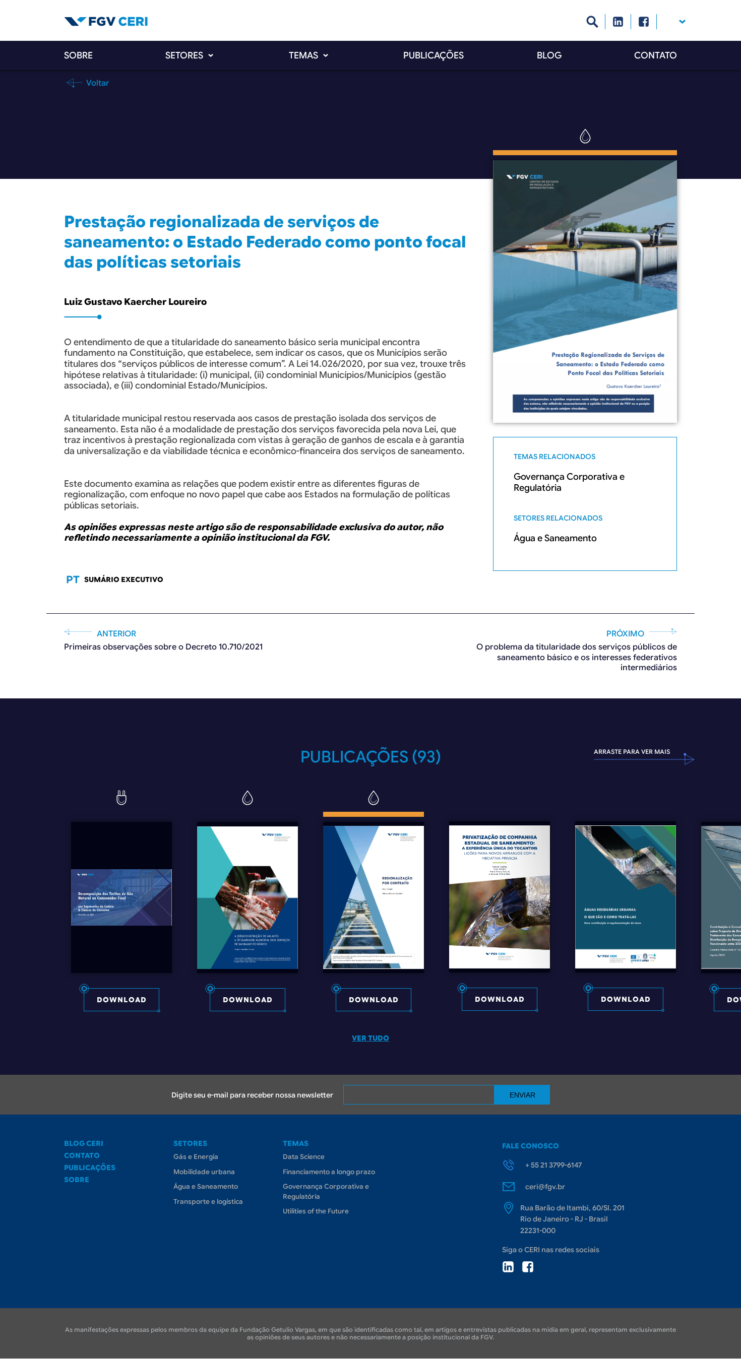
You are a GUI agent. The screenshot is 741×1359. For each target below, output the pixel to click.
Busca (592, 21)
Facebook (644, 21)
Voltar (96, 82)
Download (122, 999)
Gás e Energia (195, 1156)
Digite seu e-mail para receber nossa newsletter (252, 1094)
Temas (303, 55)
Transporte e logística (208, 1201)
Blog (549, 55)
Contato (655, 55)
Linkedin (618, 21)
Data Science (304, 1156)
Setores (184, 55)
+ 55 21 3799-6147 (553, 1165)
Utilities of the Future (316, 1211)
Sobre (78, 55)
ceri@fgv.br (545, 1186)
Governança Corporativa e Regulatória (569, 482)
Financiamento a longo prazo (329, 1172)
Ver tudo (370, 1038)
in (508, 1267)
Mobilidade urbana (204, 1172)
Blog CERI (83, 1143)
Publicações (433, 55)
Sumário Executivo (123, 579)
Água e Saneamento (555, 538)
